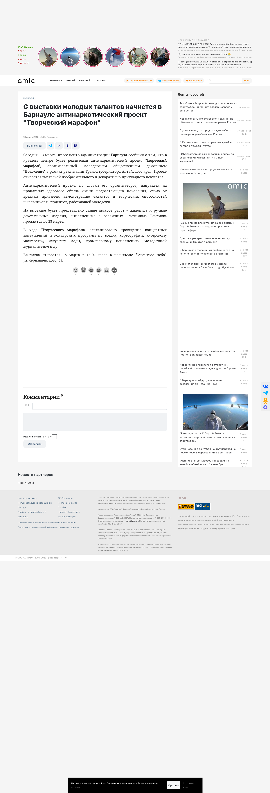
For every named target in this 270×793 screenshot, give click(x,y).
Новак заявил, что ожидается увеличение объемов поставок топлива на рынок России (208, 120)
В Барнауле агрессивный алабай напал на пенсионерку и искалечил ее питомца (207, 251)
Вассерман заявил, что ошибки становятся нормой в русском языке (207, 352)
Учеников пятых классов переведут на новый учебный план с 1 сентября (204, 462)
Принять (173, 785)
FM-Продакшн (65, 498)
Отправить (34, 443)
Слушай (85, 80)
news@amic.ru (132, 521)
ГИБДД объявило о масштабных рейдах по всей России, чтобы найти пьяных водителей (207, 157)
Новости (56, 80)
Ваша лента (195, 80)
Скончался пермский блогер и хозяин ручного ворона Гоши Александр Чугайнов (207, 265)
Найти (247, 80)
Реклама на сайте (67, 502)
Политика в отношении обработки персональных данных (48, 527)
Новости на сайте (27, 498)
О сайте (62, 507)
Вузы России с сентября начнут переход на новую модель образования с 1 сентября (208, 450)
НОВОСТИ (30, 98)
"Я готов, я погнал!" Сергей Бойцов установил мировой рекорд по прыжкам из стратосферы (207, 437)
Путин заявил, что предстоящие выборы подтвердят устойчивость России (205, 132)
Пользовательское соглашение (35, 502)
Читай (70, 80)
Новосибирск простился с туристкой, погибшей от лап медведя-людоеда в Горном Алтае (208, 368)
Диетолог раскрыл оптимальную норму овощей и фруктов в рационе (205, 240)
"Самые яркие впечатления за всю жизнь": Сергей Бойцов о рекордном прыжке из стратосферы (207, 226)
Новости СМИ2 (26, 482)
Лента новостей (191, 94)
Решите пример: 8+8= (37, 436)
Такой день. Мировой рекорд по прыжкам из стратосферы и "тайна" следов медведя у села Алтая (208, 107)
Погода (22, 507)
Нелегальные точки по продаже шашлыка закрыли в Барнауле (206, 171)
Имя (27, 404)
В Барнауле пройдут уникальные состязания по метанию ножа (201, 382)
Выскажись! (34, 145)
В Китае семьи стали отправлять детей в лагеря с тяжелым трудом (206, 143)
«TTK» (64, 557)
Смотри (100, 80)
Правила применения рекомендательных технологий (46, 522)
